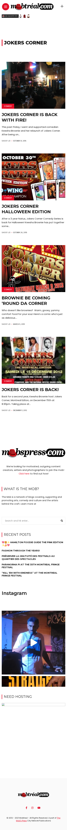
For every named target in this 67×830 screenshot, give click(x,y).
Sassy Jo (6, 141)
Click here (24, 473)
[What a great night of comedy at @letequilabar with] (33, 643)
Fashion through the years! (21, 550)
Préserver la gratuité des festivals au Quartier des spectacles (28, 557)
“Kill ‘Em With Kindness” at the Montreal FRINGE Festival (29, 574)
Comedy (8, 106)
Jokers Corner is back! (30, 389)
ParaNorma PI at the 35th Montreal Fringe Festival (31, 566)
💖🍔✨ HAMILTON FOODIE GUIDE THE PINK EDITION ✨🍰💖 (32, 544)
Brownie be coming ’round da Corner (26, 300)
